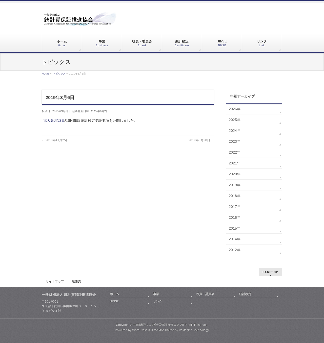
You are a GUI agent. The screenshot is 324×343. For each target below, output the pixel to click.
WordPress (139, 330)
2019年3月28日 (201, 140)
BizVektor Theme (162, 330)
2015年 (234, 228)
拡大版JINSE (53, 120)
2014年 (234, 239)
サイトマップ (55, 281)
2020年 (234, 174)
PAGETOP (270, 272)
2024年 (234, 131)
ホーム (114, 294)
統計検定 (245, 294)
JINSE (114, 301)
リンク (157, 301)
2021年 (234, 163)
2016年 (234, 217)
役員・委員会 (205, 294)
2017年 (234, 207)
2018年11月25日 (55, 140)
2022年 (234, 152)
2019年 (234, 185)
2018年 (234, 196)
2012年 (234, 250)
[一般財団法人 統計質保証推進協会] (80, 20)
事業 (156, 294)
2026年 (234, 109)
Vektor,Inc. (186, 330)
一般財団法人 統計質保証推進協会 (156, 325)
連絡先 (76, 281)
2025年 (234, 120)
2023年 (234, 141)
